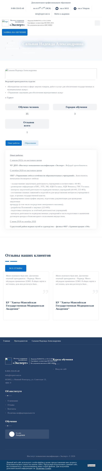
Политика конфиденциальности (21, 413)
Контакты (12, 409)
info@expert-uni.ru (42, 14)
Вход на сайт (61, 369)
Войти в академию (61, 14)
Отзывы (11, 405)
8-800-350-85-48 (17, 8)
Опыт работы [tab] (14, 143)
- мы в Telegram (83, 8)
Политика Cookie (43, 468)
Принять (91, 465)
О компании (13, 401)
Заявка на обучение (14, 32)
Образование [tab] (30, 143)
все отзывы (15, 268)
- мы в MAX (63, 8)
